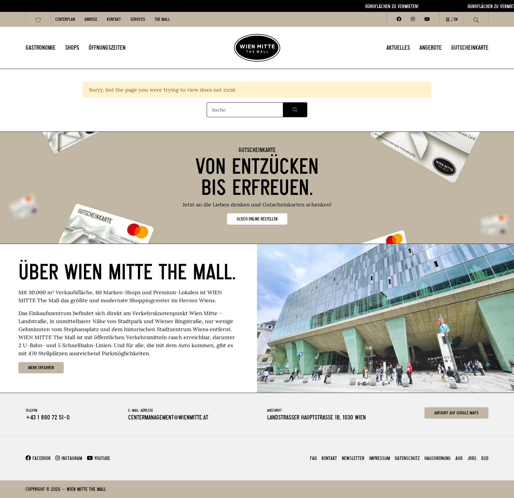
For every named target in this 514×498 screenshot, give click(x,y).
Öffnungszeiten (107, 47)
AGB (459, 458)
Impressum (379, 458)
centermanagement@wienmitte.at (168, 417)
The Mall (162, 19)
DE (448, 19)
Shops (72, 47)
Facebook (41, 458)
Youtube (101, 458)
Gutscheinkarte (469, 47)
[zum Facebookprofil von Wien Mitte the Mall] (399, 19)
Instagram (71, 458)
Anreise (90, 19)
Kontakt (114, 19)
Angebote (430, 47)
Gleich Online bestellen (257, 219)
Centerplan (65, 19)
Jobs (472, 458)
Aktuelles (398, 47)
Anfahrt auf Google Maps (456, 413)
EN (455, 19)
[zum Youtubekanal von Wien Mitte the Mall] (427, 19)
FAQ (313, 458)
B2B (484, 458)
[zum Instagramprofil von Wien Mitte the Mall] (413, 19)
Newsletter (353, 458)
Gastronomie (41, 47)
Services (137, 19)
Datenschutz (407, 458)
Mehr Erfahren (41, 368)
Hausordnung (437, 458)
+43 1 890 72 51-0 (48, 417)
